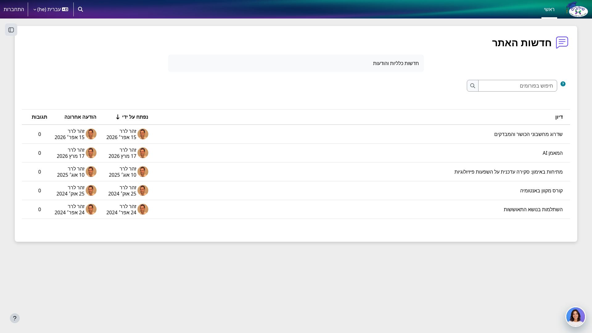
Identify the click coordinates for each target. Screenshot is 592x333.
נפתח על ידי (135, 116)
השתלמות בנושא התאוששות (533, 209)
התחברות (14, 9)
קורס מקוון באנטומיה (541, 190)
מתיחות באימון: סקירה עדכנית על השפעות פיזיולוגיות (508, 171)
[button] (80, 9)
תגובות (39, 116)
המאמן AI (553, 153)
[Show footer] (15, 318)
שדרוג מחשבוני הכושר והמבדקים (528, 134)
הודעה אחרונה (80, 116)
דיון (559, 116)
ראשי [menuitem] (549, 9)
